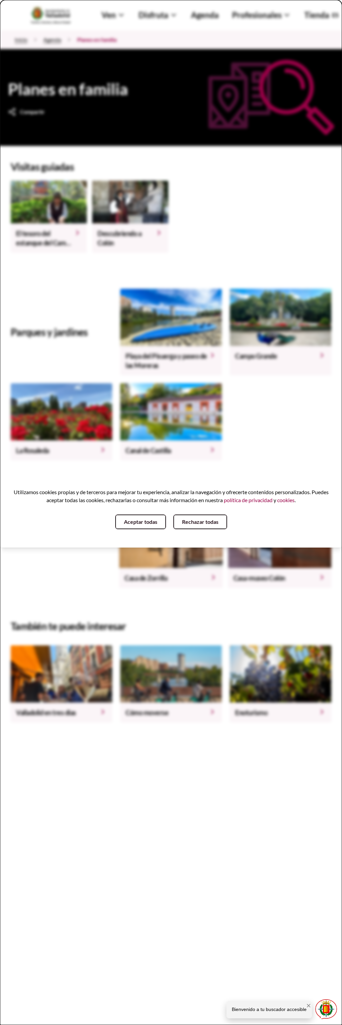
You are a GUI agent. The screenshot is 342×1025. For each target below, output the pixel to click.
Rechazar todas (200, 522)
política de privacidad (248, 500)
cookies (286, 500)
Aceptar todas (140, 522)
